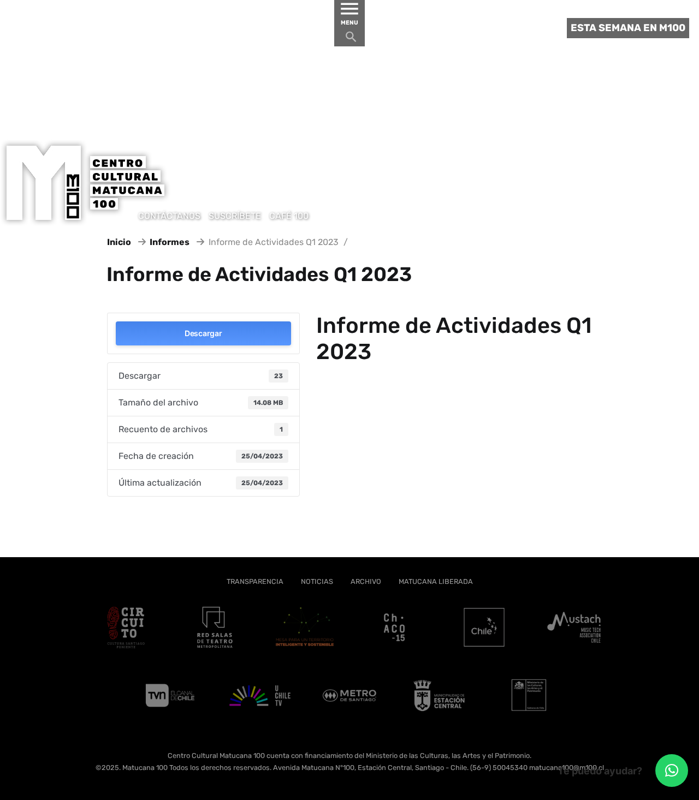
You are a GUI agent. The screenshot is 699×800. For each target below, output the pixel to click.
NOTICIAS (317, 581)
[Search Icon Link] (351, 39)
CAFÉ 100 (289, 216)
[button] (671, 770)
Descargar (203, 333)
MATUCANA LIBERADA (436, 581)
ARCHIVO (366, 581)
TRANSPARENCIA (255, 581)
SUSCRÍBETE (235, 216)
